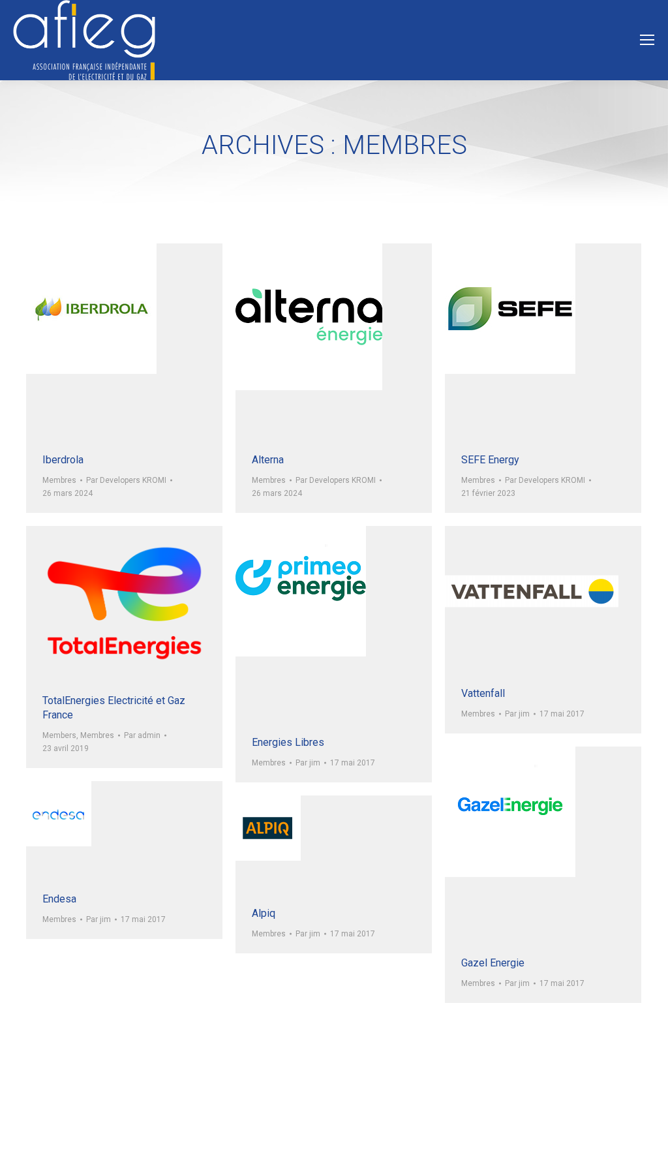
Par (126, 480)
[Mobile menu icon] (647, 40)
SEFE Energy (490, 460)
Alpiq (263, 913)
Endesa (59, 899)
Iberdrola (63, 460)
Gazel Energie (492, 963)
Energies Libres (288, 742)
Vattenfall (483, 693)
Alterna (268, 460)
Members (59, 735)
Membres (59, 480)
